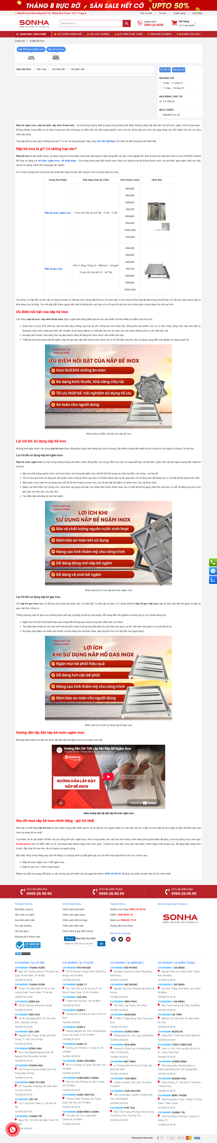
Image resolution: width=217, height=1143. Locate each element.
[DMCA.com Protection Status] (37, 953)
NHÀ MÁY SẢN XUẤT (190, 34)
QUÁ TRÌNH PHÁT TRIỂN (129, 34)
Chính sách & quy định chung (77, 931)
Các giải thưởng (23, 925)
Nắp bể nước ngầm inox (58, 212)
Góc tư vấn (146, 13)
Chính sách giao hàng (73, 914)
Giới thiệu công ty (24, 909)
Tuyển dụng (179, 13)
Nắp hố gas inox (53, 268)
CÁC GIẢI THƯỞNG (99, 34)
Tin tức (162, 13)
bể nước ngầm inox (49, 160)
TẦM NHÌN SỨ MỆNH (160, 34)
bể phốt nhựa (68, 160)
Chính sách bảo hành (73, 909)
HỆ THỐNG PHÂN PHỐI (70, 34)
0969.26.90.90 (113, 873)
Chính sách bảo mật (72, 925)
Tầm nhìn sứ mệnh (24, 914)
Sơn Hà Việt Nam (106, 141)
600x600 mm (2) (171, 114)
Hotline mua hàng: (128, 909)
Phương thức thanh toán (27, 936)
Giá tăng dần (58, 69)
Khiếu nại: (123, 920)
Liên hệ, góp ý (22, 931)
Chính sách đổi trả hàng (74, 920)
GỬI (101, 944)
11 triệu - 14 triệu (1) (173, 88)
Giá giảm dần (78, 69)
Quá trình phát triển (25, 920)
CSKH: (121, 914)
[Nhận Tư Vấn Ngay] (213, 562)
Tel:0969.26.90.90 (23, 980)
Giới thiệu (197, 13)
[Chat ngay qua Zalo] (213, 580)
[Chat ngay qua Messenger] (213, 571)
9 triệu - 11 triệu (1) (172, 83)
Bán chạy (41, 69)
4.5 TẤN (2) (168, 101)
